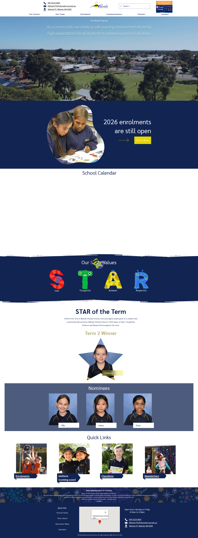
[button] (34, 14)
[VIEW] (125, 140)
